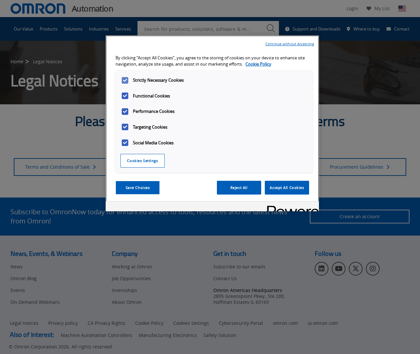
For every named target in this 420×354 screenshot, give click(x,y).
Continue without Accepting (289, 43)
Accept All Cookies (287, 187)
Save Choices (138, 187)
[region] (212, 123)
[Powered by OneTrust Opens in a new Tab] (291, 207)
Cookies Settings (142, 160)
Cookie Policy (258, 64)
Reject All (239, 187)
